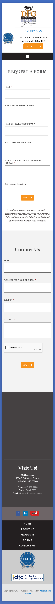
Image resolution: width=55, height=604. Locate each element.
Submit (27, 197)
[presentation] (23, 348)
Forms (27, 540)
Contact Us (27, 545)
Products (27, 534)
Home (28, 523)
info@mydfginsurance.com (30, 493)
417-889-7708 (29, 490)
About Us (27, 529)
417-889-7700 (33, 30)
